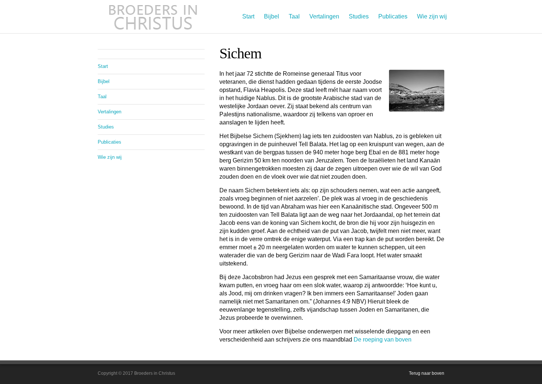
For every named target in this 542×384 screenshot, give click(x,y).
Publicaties (392, 16)
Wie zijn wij (432, 16)
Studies (359, 16)
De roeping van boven (382, 339)
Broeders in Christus (153, 16)
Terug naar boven (426, 373)
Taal (294, 16)
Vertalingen (324, 16)
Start (248, 16)
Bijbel (271, 16)
